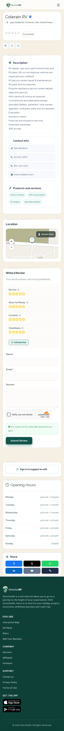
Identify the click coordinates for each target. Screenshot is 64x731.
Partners (7, 652)
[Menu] (59, 5)
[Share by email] (32, 571)
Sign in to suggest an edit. (34, 469)
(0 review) (28, 34)
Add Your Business (12, 638)
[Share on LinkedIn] (14, 571)
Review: (10, 384)
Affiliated (7, 657)
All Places (7, 627)
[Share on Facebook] (14, 564)
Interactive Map (11, 622)
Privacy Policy (10, 682)
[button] (11, 241)
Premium (7, 663)
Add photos (20, 342)
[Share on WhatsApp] (50, 564)
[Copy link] (50, 571)
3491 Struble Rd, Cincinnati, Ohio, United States (31, 22)
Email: (10, 369)
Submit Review (19, 440)
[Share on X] (32, 564)
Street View (47, 234)
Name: (10, 354)
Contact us (8, 676)
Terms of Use (10, 687)
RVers (6, 633)
